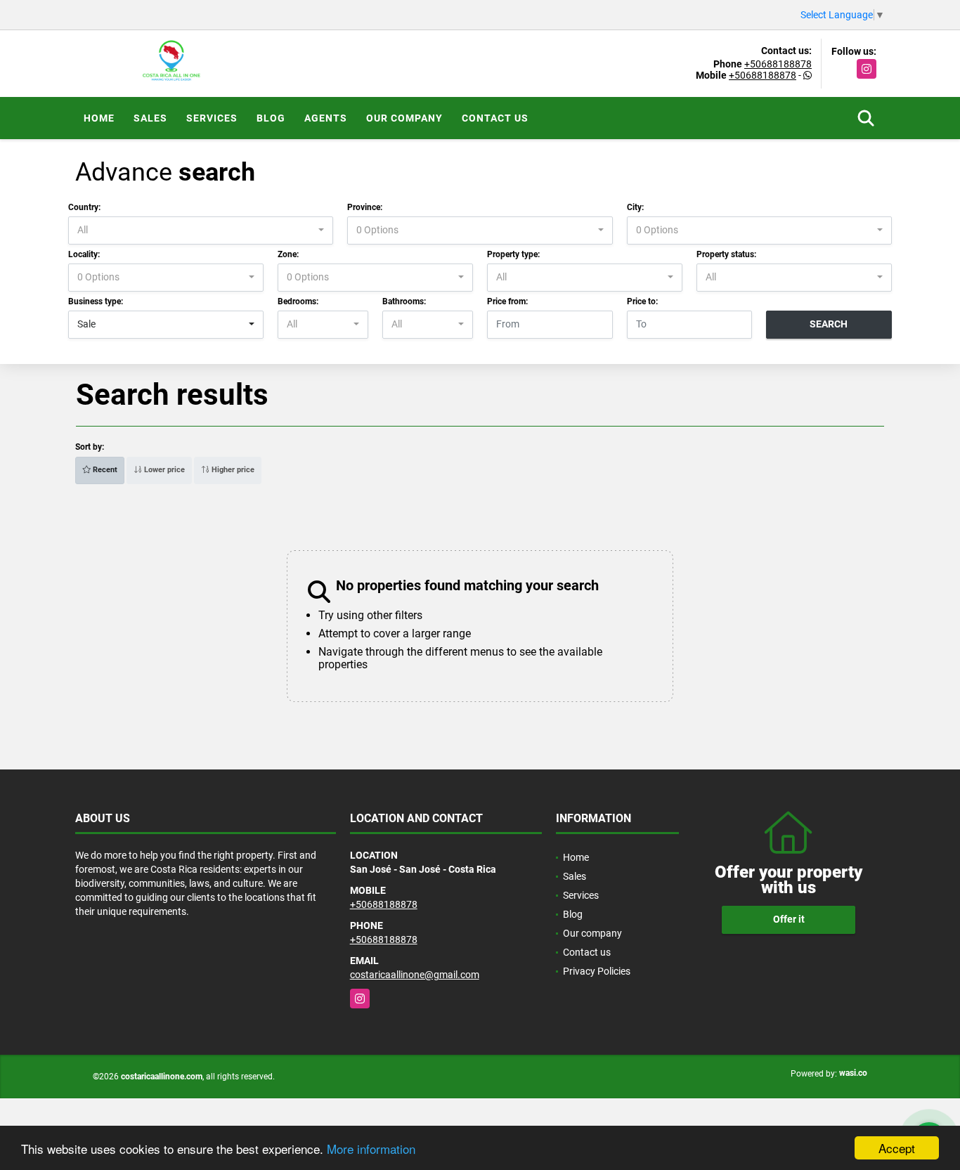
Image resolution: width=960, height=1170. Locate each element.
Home (99, 118)
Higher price (231, 469)
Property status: (726, 254)
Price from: (507, 301)
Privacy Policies (596, 971)
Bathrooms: (404, 301)
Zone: (288, 254)
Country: (84, 207)
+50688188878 (778, 64)
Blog (271, 118)
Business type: (95, 301)
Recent (104, 469)
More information (371, 1148)
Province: (364, 207)
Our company (404, 118)
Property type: (513, 254)
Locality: (84, 254)
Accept (896, 1148)
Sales (150, 118)
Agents (325, 118)
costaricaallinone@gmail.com (414, 974)
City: (635, 207)
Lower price (163, 469)
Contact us (495, 118)
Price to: (642, 301)
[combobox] (200, 230)
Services (212, 118)
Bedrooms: (298, 301)
